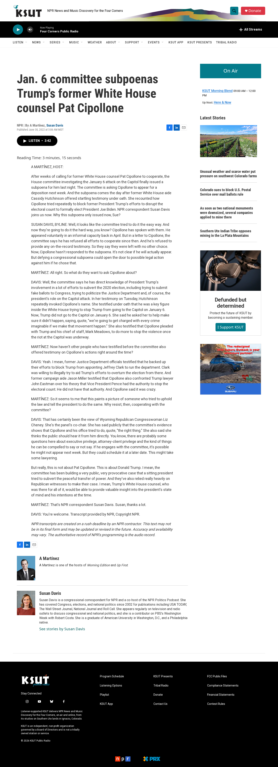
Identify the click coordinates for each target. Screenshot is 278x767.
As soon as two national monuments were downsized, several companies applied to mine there (226, 212)
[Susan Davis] (26, 603)
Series (55, 42)
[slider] (36, 29)
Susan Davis (54, 125)
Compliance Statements (223, 685)
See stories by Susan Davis (62, 628)
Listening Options (111, 685)
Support (132, 42)
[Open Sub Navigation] (26, 42)
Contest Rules (216, 703)
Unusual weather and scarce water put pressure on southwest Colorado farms (228, 173)
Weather (95, 42)
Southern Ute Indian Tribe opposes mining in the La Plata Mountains (225, 233)
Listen (18, 42)
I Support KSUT (231, 327)
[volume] (30, 29)
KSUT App (176, 42)
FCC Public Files (217, 676)
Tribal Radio (226, 42)
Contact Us (160, 703)
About (111, 42)
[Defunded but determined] (230, 270)
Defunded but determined (231, 303)
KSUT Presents (199, 42)
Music (74, 42)
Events (154, 42)
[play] (18, 29)
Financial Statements (220, 694)
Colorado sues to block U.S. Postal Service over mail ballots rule (225, 192)
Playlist (104, 694)
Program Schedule (112, 676)
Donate (254, 11)
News (36, 42)
